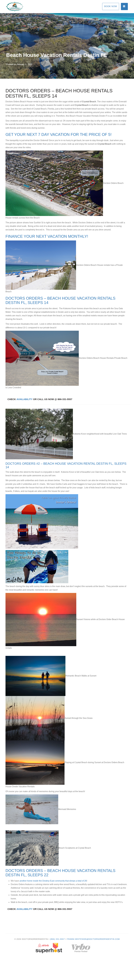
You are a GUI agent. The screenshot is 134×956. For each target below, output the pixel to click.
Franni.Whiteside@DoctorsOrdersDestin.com (93, 939)
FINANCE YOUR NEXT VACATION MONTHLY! (46, 236)
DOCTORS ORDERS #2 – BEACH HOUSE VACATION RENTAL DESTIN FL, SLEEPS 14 (65, 465)
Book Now (110, 6)
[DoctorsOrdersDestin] (36, 6)
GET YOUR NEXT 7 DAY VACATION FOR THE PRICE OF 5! (58, 134)
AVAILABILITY (24, 399)
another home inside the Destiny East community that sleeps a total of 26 (53, 881)
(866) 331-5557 (57, 939)
